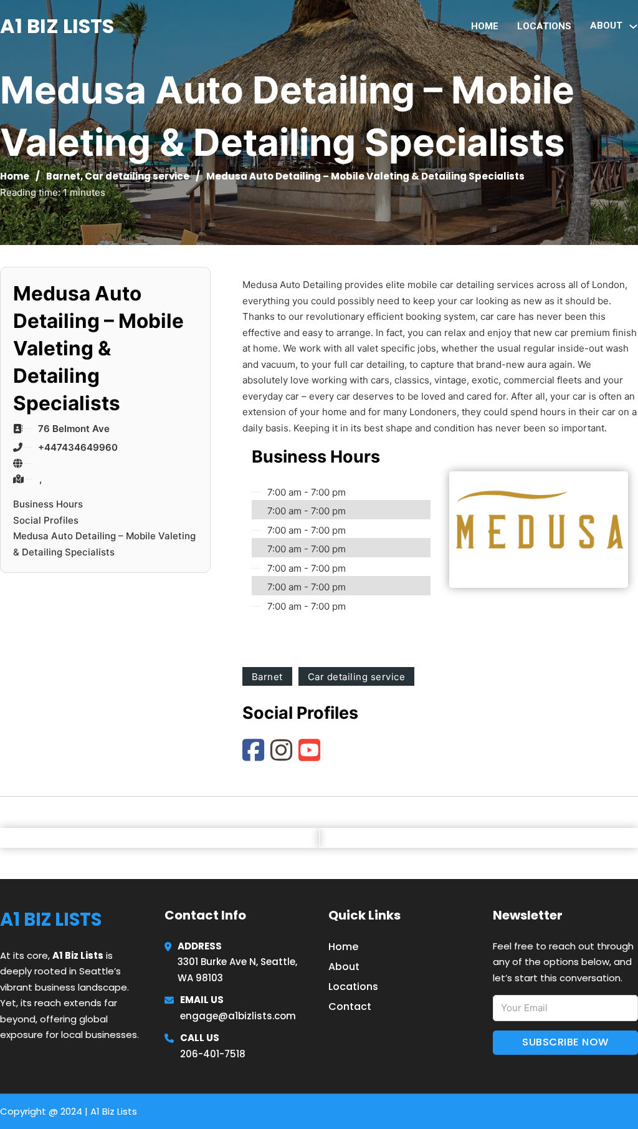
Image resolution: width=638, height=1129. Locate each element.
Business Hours (48, 504)
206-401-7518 (212, 1053)
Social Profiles (46, 520)
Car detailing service (137, 176)
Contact (349, 1006)
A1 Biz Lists (57, 26)
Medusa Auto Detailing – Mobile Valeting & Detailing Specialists (104, 544)
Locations (544, 26)
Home (484, 26)
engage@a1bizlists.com (238, 1015)
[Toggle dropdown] (633, 26)
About (343, 966)
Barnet (63, 176)
